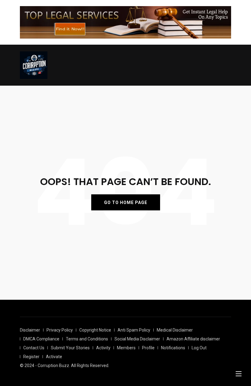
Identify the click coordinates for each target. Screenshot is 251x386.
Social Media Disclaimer (137, 338)
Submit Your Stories (70, 347)
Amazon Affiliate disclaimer (193, 338)
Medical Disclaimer (175, 330)
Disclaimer (30, 330)
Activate (54, 356)
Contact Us (33, 347)
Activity (103, 347)
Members (126, 347)
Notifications (173, 347)
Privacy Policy (60, 330)
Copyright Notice (95, 330)
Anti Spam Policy (134, 330)
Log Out (199, 347)
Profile (148, 347)
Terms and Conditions (87, 338)
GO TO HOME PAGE (125, 202)
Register (31, 356)
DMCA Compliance (41, 338)
